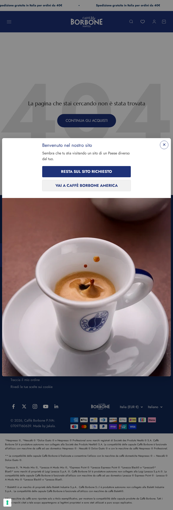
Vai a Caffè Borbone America (86, 185)
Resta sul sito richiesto (86, 171)
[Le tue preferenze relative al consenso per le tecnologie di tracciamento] (7, 503)
